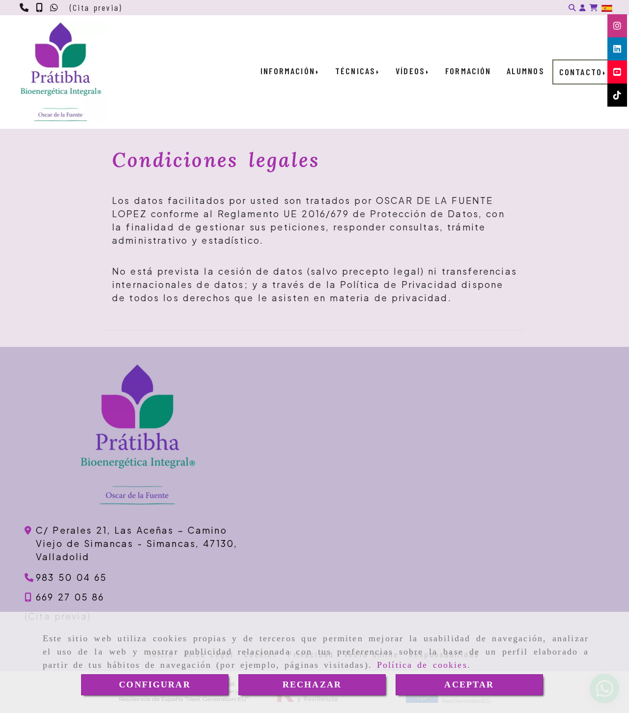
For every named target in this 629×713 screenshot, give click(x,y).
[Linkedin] (617, 48)
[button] (582, 7)
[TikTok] (617, 94)
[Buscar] (572, 7)
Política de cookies (422, 665)
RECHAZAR (312, 684)
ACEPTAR (469, 684)
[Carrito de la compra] (594, 7)
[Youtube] (617, 71)
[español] (606, 7)
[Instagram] (617, 25)
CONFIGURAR (155, 684)
